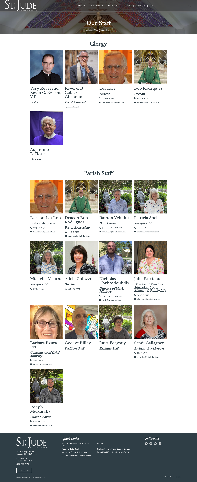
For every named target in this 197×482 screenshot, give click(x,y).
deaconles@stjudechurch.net (113, 102)
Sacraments (113, 6)
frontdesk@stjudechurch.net (148, 232)
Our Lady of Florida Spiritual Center (74, 452)
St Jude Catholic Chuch (29, 478)
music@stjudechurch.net (111, 300)
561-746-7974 (73, 107)
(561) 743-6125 (143, 295)
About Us (81, 6)
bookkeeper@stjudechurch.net (114, 232)
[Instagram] (150, 443)
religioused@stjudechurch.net (148, 299)
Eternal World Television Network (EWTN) (113, 452)
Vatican (100, 443)
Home (89, 30)
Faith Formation (96, 6)
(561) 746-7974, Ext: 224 (112, 228)
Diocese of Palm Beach (70, 449)
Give (151, 6)
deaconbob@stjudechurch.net (148, 102)
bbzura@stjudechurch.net (43, 364)
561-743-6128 (142, 98)
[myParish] (155, 443)
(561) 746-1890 (39, 228)
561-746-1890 (108, 98)
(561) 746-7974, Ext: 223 (112, 296)
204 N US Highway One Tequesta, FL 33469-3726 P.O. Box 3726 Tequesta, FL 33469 (26, 456)
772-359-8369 (38, 360)
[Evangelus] (160, 443)
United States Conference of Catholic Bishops (75, 444)
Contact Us (140, 6)
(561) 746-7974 (39, 289)
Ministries (127, 6)
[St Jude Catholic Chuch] (34, 443)
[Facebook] (146, 443)
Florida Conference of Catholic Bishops (76, 455)
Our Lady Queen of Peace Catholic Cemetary (114, 449)
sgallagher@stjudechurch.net (148, 357)
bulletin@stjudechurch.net (43, 425)
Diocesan (178, 477)
